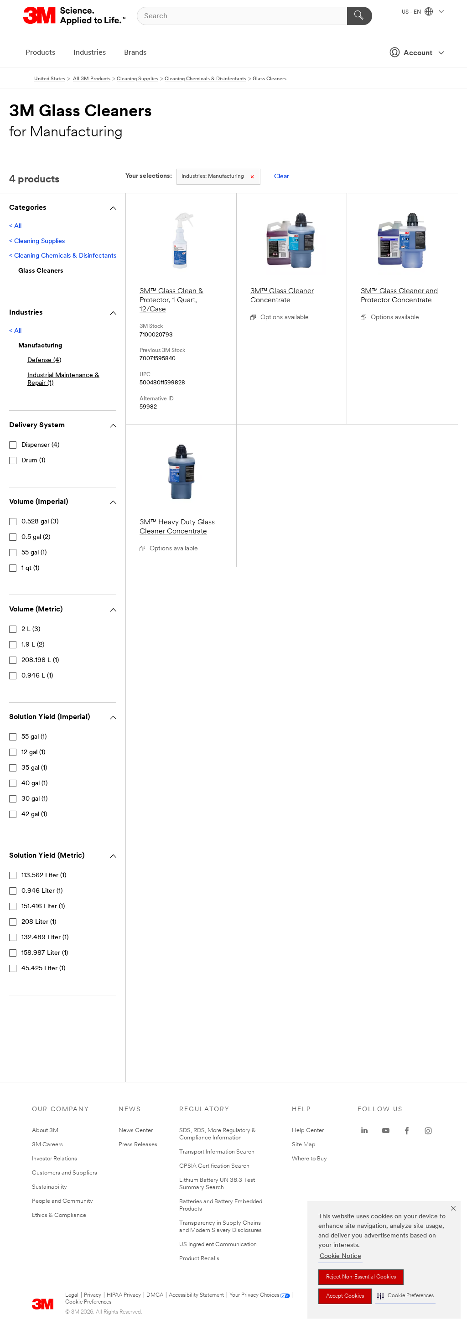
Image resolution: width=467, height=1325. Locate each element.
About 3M (45, 1130)
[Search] (359, 16)
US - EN (412, 12)
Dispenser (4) (40, 445)
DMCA (154, 1295)
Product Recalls (199, 1259)
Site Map (304, 1145)
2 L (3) (30, 629)
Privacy (92, 1295)
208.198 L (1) (40, 660)
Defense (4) (44, 360)
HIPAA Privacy (124, 1295)
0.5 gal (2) (35, 537)
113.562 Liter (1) (43, 875)
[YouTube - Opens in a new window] (386, 1131)
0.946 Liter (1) (41, 891)
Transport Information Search (216, 1152)
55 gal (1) (34, 552)
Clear (281, 176)
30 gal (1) (34, 799)
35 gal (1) (34, 768)
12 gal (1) (33, 752)
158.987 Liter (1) (44, 953)
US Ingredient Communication (218, 1244)
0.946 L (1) (37, 676)
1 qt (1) (30, 568)
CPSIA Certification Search (214, 1166)
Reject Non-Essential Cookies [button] (361, 1277)
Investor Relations (54, 1159)
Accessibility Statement (196, 1295)
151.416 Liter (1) (43, 906)
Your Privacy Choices (254, 1295)
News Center (136, 1130)
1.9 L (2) (32, 645)
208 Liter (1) (38, 922)
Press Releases (138, 1145)
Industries (89, 53)
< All (15, 226)
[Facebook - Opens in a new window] (407, 1131)
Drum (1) (33, 460)
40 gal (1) (34, 783)
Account (418, 53)
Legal (71, 1295)
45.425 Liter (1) (43, 968)
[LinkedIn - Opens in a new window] (364, 1131)
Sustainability (49, 1187)
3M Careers (47, 1145)
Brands (135, 53)
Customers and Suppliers (64, 1173)
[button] (405, 1296)
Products (40, 53)
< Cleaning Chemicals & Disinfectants (62, 256)
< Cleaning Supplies (37, 241)
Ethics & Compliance (59, 1215)
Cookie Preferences (88, 1302)
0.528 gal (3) (39, 521)
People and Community (62, 1201)
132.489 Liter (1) (44, 937)
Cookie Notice (340, 1256)
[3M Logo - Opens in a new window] (75, 16)
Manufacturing (213, 176)
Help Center (308, 1130)
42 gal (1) (34, 814)
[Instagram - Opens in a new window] (428, 1131)
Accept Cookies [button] (345, 1296)
